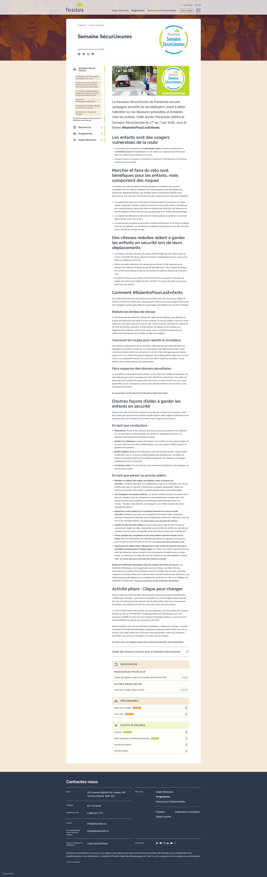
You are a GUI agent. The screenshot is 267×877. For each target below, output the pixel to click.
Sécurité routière (121, 751)
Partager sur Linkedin (88, 54)
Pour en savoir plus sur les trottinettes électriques (157, 581)
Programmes (82, 25)
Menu (198, 12)
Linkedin (168, 843)
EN (196, 5)
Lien (183, 677)
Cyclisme (122, 732)
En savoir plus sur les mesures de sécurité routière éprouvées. (140, 393)
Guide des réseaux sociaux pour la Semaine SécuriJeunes (146, 651)
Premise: (11, 873)
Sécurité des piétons (122, 745)
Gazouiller (79, 54)
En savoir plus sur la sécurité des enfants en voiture (143, 559)
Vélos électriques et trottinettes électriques (136, 738)
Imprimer (92, 54)
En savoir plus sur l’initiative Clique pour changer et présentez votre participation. (148, 642)
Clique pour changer (127, 708)
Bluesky (157, 843)
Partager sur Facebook (83, 54)
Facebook (161, 843)
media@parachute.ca (98, 831)
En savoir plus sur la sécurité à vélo (168, 542)
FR (199, 5)
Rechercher (188, 5)
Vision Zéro (123, 714)
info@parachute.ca (96, 823)
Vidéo (183, 690)
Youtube (171, 843)
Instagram (164, 843)
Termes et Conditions (73, 862)
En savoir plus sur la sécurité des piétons (159, 521)
